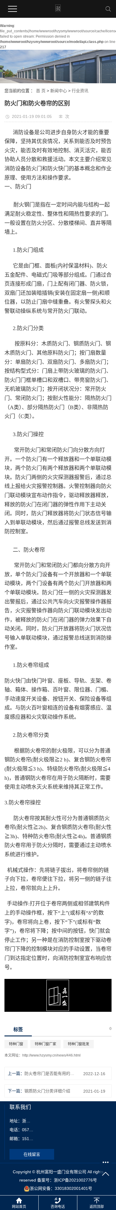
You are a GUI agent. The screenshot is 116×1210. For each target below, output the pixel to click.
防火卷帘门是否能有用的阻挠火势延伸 (49, 1073)
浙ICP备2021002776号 (75, 1180)
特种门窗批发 (78, 1044)
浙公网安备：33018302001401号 (61, 1188)
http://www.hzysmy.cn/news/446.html (51, 1055)
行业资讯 (80, 90)
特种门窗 (16, 1044)
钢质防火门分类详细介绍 (47, 1091)
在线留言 (31, 1154)
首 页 (41, 90)
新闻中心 (58, 90)
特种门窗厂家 (45, 1044)
